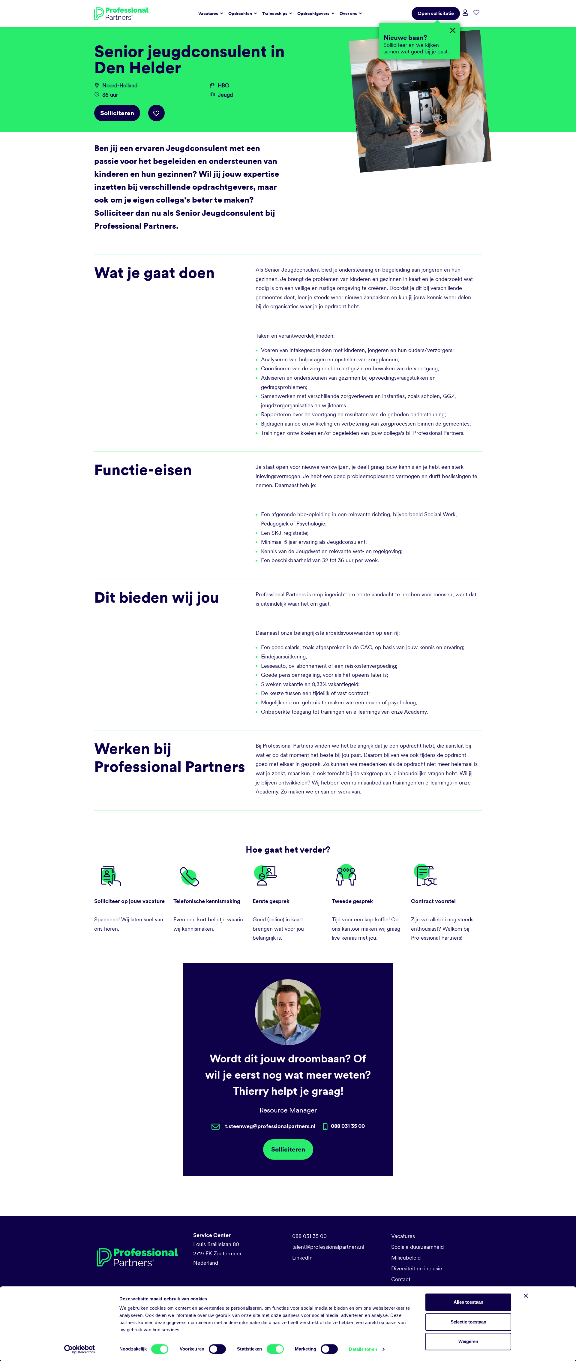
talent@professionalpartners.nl (328, 1247)
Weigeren (468, 1341)
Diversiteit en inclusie (416, 1268)
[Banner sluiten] (526, 1295)
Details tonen (363, 1349)
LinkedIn (302, 1257)
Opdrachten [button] (240, 13)
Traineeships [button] (275, 13)
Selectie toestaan (468, 1321)
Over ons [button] (349, 13)
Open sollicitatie (436, 13)
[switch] (217, 1349)
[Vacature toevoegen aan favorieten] (156, 113)
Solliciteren (117, 113)
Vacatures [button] (208, 13)
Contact (400, 1279)
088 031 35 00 (309, 1236)
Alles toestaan (468, 1302)
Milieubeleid (406, 1257)
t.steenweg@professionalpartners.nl (270, 1126)
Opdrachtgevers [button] (313, 13)
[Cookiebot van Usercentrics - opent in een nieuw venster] (79, 1349)
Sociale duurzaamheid (417, 1247)
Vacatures (403, 1236)
